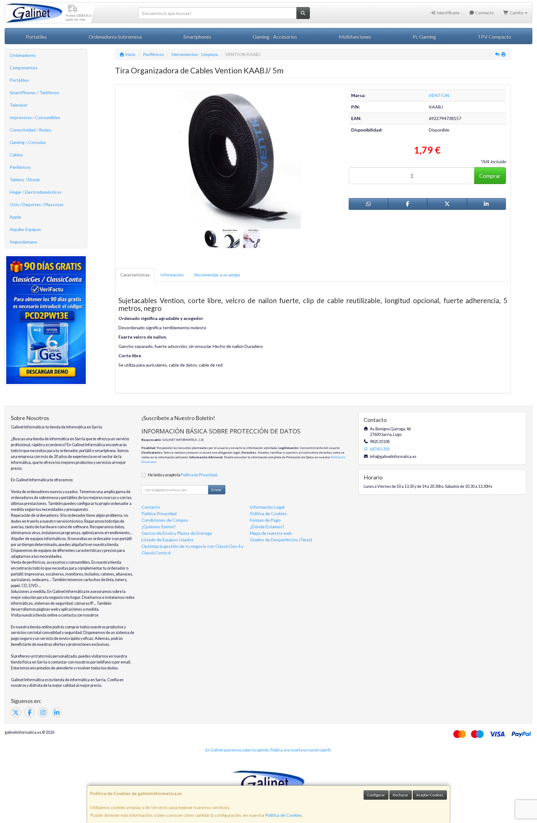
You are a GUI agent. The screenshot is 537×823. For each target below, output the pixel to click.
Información (172, 274)
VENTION (439, 95)
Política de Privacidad (199, 475)
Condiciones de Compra (164, 520)
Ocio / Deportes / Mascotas (36, 204)
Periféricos (20, 167)
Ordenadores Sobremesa (115, 36)
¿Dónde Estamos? (267, 526)
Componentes (24, 67)
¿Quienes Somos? (158, 526)
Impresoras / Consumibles (35, 117)
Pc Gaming (424, 36)
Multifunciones (355, 36)
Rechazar (400, 795)
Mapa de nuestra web (271, 533)
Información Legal (267, 507)
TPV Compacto (494, 36)
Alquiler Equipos (25, 229)
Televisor (19, 105)
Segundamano (23, 241)
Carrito (516, 12)
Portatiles (36, 36)
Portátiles (19, 80)
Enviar (216, 489)
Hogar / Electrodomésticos (36, 192)
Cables (16, 154)
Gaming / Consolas (28, 142)
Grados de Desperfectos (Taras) (281, 539)
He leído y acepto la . (183, 475)
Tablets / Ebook (25, 179)
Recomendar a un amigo (217, 274)
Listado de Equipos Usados (167, 539)
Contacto (484, 12)
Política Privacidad (159, 513)
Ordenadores (23, 55)
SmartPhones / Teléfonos (34, 92)
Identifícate (448, 12)
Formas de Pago (265, 520)
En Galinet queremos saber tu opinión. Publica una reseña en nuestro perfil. (268, 750)
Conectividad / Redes (30, 129)
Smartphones (197, 36)
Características (135, 274)
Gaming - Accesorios (275, 36)
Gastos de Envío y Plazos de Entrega (176, 533)
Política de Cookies (283, 815)
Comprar (490, 175)
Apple (15, 217)
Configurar (376, 795)
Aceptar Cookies (429, 795)
